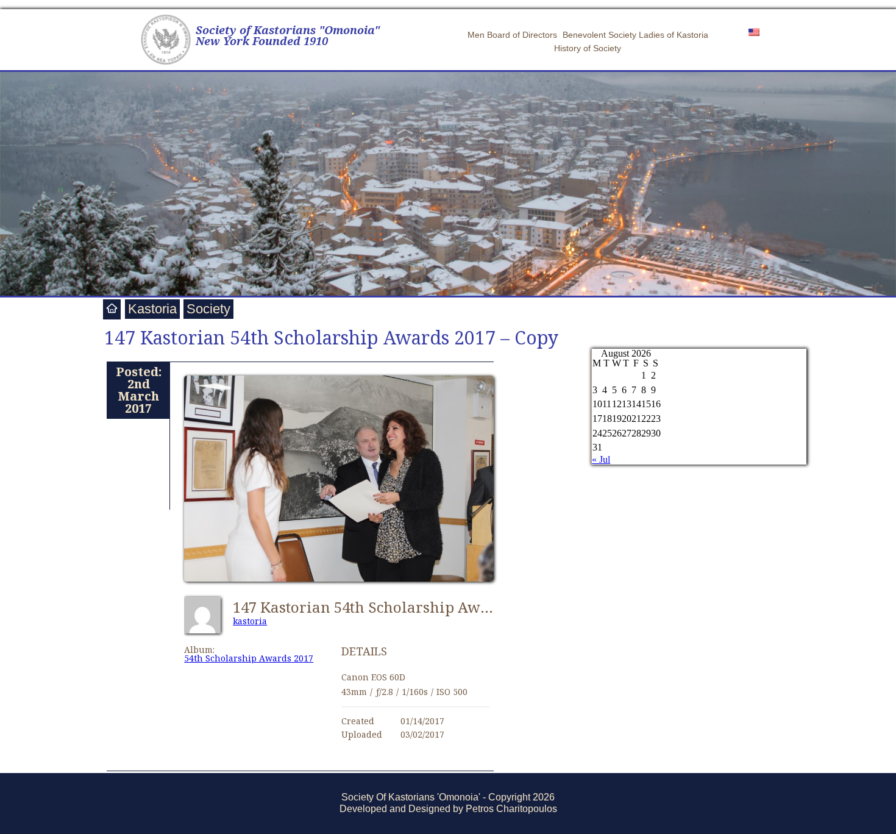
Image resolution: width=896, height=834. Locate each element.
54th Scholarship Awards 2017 (248, 658)
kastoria (250, 621)
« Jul (601, 459)
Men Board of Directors (512, 35)
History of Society (587, 48)
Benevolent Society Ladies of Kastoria (635, 35)
